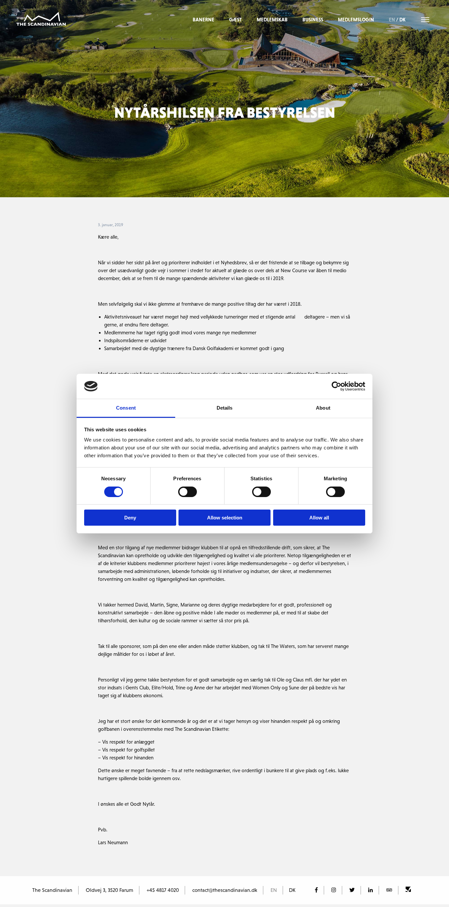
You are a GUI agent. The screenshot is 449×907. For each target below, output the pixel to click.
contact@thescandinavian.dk (224, 890)
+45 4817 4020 (163, 890)
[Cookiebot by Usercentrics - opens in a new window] (336, 386)
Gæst (235, 19)
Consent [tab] (126, 408)
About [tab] (323, 408)
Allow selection (224, 517)
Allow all (319, 517)
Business (312, 19)
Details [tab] (225, 408)
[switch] (187, 492)
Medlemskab (272, 19)
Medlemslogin (356, 19)
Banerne (203, 19)
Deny (130, 517)
